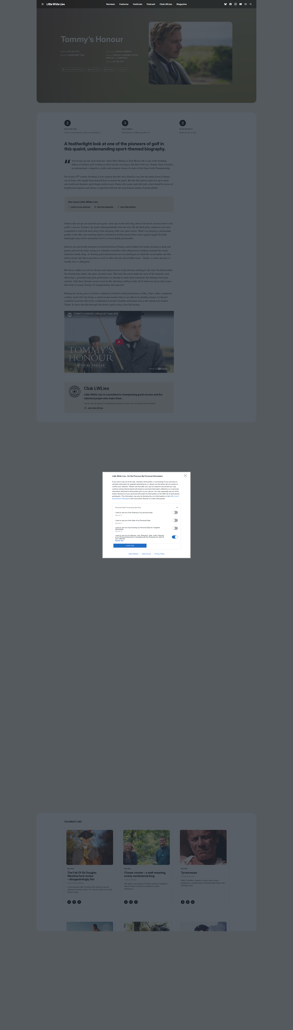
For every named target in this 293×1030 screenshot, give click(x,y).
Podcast (151, 4)
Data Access (146, 554)
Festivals (137, 4)
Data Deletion (133, 554)
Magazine (182, 4)
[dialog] (146, 515)
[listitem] (146, 507)
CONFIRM (130, 546)
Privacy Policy (159, 554)
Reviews (110, 4)
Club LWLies (166, 4)
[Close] (186, 476)
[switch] (175, 512)
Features (123, 4)
